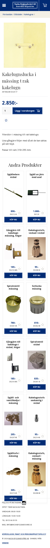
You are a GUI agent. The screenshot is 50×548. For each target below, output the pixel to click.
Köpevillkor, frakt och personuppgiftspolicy (24, 534)
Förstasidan (7, 14)
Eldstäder (18, 14)
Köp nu (13, 219)
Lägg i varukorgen (25, 111)
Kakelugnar (28, 14)
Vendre (5, 543)
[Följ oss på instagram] (24, 503)
